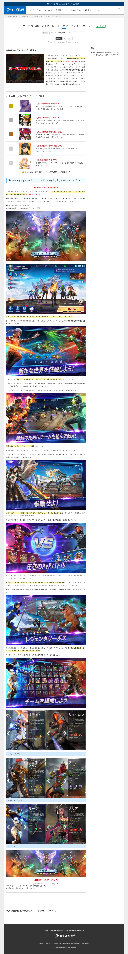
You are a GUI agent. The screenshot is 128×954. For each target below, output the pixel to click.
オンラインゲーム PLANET (15, 10)
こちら (22, 888)
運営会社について (68, 943)
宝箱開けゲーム (61, 10)
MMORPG (48, 10)
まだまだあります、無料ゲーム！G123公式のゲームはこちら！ (47, 172)
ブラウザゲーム (35, 10)
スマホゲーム (76, 10)
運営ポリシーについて (46, 943)
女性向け (88, 10)
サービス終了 (68, 38)
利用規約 (77, 943)
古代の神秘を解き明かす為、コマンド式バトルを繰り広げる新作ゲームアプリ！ (107, 53)
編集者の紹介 (58, 943)
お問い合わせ (84, 943)
